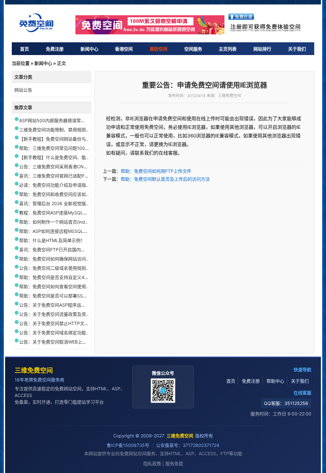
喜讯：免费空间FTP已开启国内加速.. (55, 249)
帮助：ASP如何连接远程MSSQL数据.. (57, 231)
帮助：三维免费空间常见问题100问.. (55, 148)
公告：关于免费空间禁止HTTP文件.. (55, 323)
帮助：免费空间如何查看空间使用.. (54, 286)
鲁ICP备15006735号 (129, 445)
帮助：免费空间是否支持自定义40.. (54, 277)
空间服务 (193, 49)
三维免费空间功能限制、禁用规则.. (54, 129)
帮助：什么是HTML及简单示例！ (52, 240)
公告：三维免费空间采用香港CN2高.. (56, 166)
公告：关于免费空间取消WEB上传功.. (56, 341)
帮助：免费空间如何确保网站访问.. (54, 258)
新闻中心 (89, 49)
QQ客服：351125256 (286, 403)
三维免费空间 (34, 370)
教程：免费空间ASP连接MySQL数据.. (57, 212)
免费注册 (55, 49)
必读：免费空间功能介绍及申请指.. (54, 185)
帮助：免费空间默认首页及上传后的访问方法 (165, 179)
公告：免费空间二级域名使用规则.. (54, 268)
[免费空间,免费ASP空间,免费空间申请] (150, 24)
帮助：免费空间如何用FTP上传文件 (156, 171)
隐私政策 (152, 463)
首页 (24, 49)
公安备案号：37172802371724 (187, 445)
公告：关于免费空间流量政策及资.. (54, 314)
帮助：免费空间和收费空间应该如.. (54, 194)
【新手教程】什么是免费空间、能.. (54, 157)
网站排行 (262, 49)
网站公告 (23, 90)
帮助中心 (275, 381)
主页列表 (228, 49)
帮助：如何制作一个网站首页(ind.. (53, 222)
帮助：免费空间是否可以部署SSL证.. (55, 295)
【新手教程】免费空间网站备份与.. (54, 139)
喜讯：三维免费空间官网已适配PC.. (54, 175)
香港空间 (124, 49)
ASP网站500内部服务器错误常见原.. (55, 120)
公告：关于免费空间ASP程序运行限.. (56, 305)
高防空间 (158, 49)
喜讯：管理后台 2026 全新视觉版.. (54, 203)
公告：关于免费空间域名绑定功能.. (54, 332)
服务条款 (174, 463)
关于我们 (297, 49)
